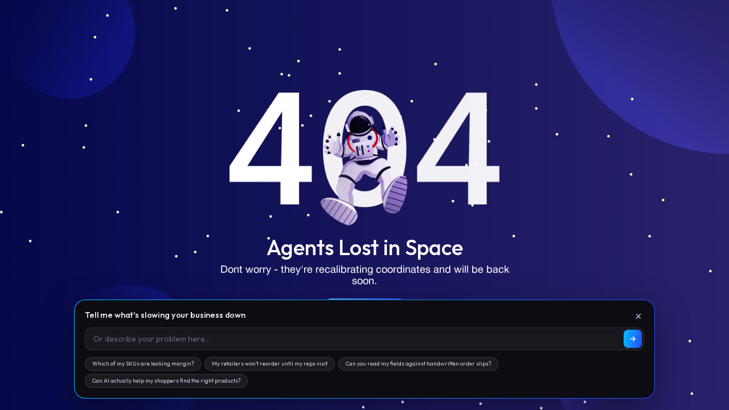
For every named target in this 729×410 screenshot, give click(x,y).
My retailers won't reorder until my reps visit (269, 363)
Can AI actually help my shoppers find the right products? (166, 380)
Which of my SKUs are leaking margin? (143, 363)
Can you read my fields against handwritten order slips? (418, 363)
